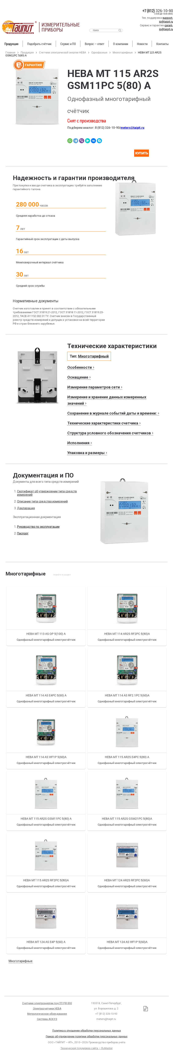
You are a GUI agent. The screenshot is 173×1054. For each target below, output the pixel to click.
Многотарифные (123, 52)
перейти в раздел (62, 575)
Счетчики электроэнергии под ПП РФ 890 (47, 1003)
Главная (10, 52)
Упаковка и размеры (86, 453)
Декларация (26, 508)
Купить (145, 154)
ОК (61, 1045)
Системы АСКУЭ (47, 1019)
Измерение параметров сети (93, 387)
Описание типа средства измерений (42, 501)
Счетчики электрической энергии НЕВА (62, 52)
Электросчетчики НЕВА (47, 1008)
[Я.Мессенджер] (87, 140)
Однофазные (99, 52)
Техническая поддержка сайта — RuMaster (87, 1048)
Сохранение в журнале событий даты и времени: (112, 413)
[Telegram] (75, 140)
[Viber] (81, 140)
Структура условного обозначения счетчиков (109, 433)
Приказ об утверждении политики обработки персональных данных (86, 1036)
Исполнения (78, 443)
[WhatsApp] (69, 140)
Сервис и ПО (68, 44)
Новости (142, 44)
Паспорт (22, 533)
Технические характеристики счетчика (102, 423)
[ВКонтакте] (93, 140)
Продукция (11, 44)
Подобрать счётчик (39, 44)
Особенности (79, 367)
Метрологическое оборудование (47, 1013)
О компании (120, 44)
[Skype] (99, 140)
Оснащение (77, 377)
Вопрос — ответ (94, 44)
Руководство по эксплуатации (38, 526)
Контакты (162, 44)
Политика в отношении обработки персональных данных (86, 1030)
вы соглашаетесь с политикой (29, 1045)
